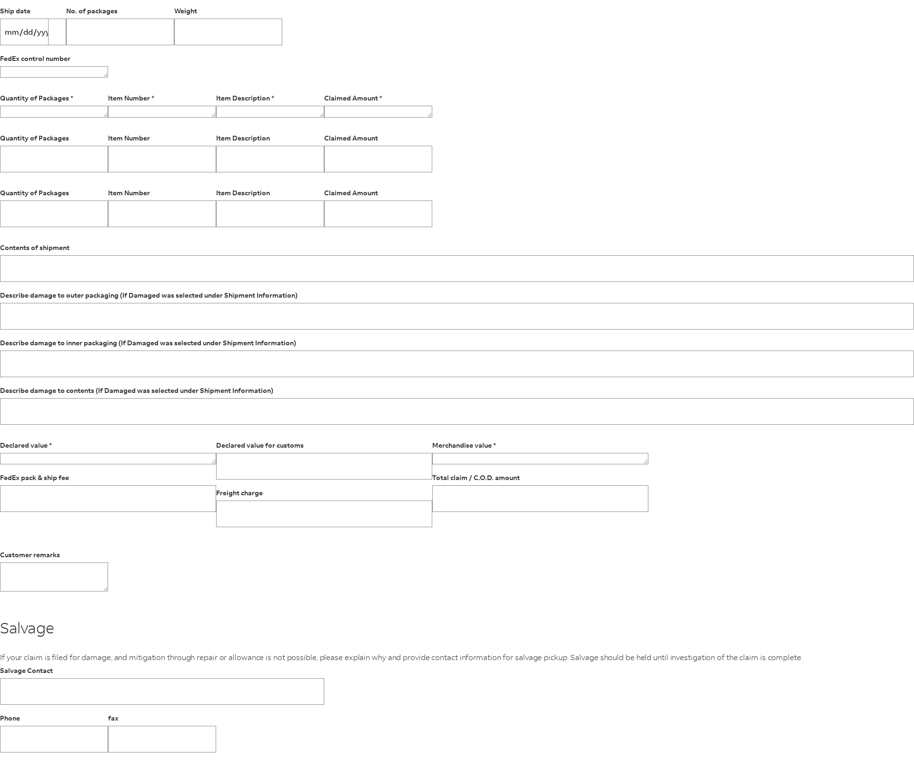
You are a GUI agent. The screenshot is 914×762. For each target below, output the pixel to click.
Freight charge (239, 493)
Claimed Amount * (353, 98)
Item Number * (131, 98)
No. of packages (92, 11)
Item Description (243, 138)
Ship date (15, 11)
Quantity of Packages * (36, 98)
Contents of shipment (35, 248)
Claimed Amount (351, 138)
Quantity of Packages (34, 138)
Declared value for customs (260, 445)
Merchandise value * (464, 445)
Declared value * (26, 445)
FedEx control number (35, 59)
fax (113, 718)
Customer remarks (30, 555)
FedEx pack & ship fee (34, 478)
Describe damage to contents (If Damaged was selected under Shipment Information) (136, 391)
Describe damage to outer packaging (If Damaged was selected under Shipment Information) (149, 295)
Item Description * (245, 98)
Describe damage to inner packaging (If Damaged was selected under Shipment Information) (148, 343)
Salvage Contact (26, 671)
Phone (10, 718)
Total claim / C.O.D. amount (476, 478)
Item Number (129, 138)
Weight (185, 11)
